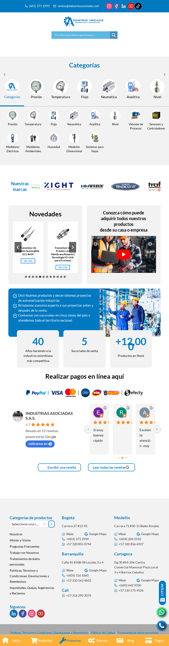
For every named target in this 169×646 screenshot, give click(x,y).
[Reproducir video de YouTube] (123, 254)
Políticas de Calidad (103, 633)
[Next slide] (72, 247)
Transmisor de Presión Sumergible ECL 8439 (28, 251)
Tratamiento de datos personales (138, 633)
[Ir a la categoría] (51, 524)
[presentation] (28, 234)
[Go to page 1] (122, 458)
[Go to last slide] (96, 244)
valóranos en (38, 443)
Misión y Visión (20, 540)
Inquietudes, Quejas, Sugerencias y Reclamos (32, 590)
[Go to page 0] (119, 458)
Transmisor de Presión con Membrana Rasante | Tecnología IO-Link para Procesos (63, 254)
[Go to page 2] (126, 458)
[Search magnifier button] (114, 35)
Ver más (29, 261)
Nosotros (16, 534)
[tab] (12, 92)
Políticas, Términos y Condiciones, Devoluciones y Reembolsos (29, 576)
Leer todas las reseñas (109, 467)
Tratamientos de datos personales (25, 561)
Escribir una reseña (61, 467)
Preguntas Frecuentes (24, 546)
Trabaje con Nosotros (24, 552)
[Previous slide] (18, 247)
